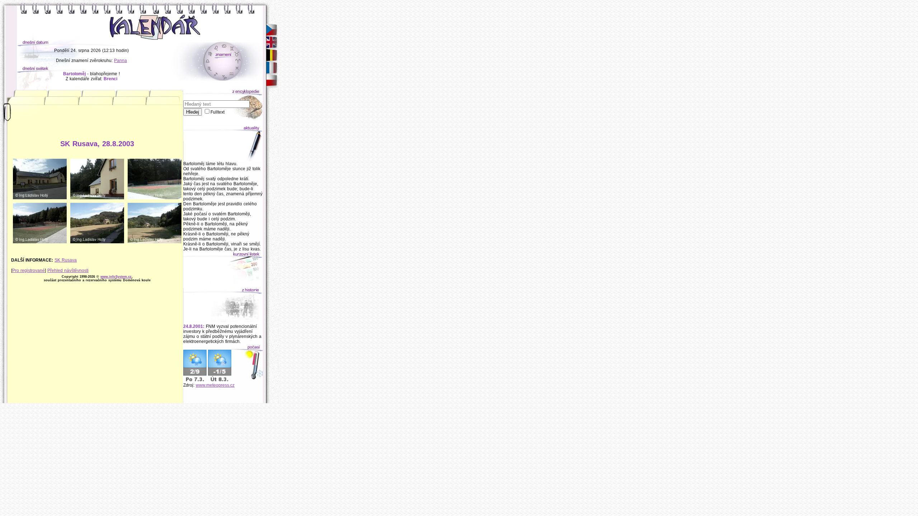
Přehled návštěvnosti (68, 270)
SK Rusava (66, 260)
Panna (120, 60)
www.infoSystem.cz (116, 276)
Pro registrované (28, 270)
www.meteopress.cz (215, 385)
